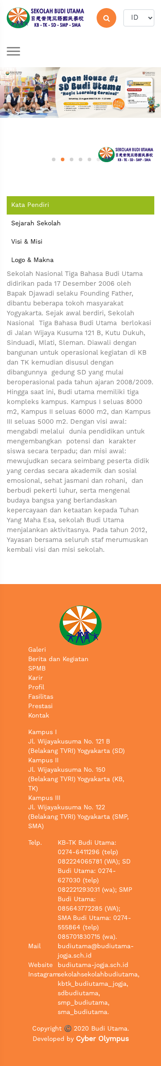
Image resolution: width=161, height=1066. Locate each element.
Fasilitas (40, 697)
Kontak (38, 716)
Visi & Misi (26, 242)
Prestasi (40, 706)
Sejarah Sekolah (36, 223)
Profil (36, 687)
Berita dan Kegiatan (58, 659)
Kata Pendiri (30, 205)
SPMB (37, 669)
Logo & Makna (32, 260)
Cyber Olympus (102, 1039)
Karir (35, 678)
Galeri (37, 650)
